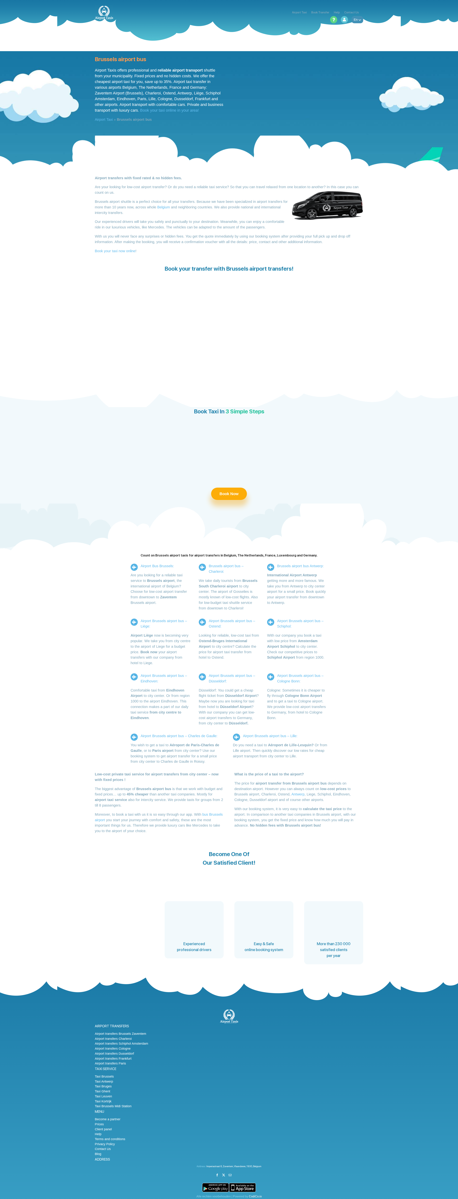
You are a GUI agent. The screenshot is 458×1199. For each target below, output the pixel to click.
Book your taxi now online (115, 251)
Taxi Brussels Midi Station (113, 1106)
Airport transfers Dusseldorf (114, 1053)
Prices (99, 1124)
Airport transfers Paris (110, 1063)
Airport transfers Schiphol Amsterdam (121, 1044)
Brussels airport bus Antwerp (300, 566)
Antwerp (297, 794)
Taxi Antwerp (104, 1081)
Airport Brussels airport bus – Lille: (270, 736)
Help (98, 1134)
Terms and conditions (110, 1139)
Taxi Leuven (103, 1096)
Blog (98, 1154)
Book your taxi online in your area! (169, 110)
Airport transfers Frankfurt (113, 1058)
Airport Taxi (104, 119)
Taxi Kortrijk (103, 1101)
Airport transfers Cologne (113, 1048)
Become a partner (107, 1119)
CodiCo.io (255, 1196)
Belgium (163, 207)
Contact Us (103, 1149)
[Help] (333, 19)
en (356, 19)
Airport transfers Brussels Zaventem (120, 1034)
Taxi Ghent (102, 1091)
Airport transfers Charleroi (113, 1039)
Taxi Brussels (104, 1076)
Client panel (103, 1129)
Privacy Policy (105, 1144)
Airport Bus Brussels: (157, 566)
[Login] (344, 19)
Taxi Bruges (103, 1086)
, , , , (233, 1166)
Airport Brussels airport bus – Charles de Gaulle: (179, 736)
